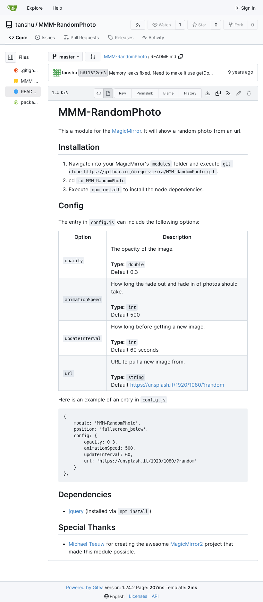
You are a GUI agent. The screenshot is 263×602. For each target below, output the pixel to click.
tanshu (24, 25)
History (190, 93)
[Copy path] (180, 56)
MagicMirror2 (186, 544)
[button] (92, 56)
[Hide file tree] (10, 57)
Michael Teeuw (87, 544)
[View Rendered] (108, 93)
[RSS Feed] (138, 25)
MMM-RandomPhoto (67, 25)
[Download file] (208, 93)
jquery (76, 511)
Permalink (145, 93)
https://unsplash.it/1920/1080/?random (177, 385)
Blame (168, 93)
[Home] (12, 8)
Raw (122, 93)
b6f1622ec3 (93, 72)
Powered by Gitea (85, 587)
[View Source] (98, 93)
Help (57, 8)
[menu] (114, 596)
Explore (35, 8)
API (155, 596)
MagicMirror (126, 131)
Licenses (138, 596)
